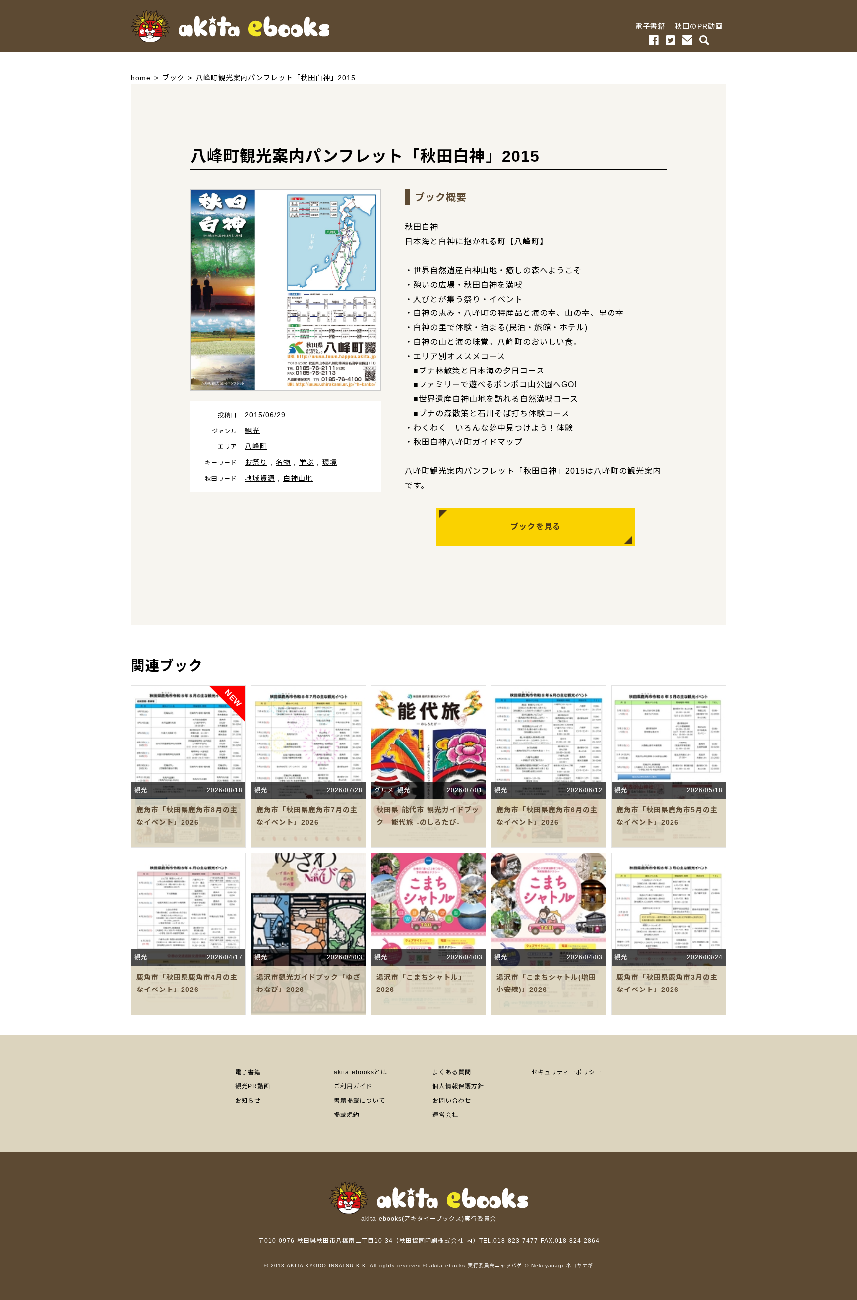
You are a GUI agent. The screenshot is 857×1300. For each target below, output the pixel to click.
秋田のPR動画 (699, 26)
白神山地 (298, 478)
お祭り (256, 462)
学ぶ (306, 462)
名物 (283, 462)
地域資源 (260, 478)
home (141, 78)
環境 (329, 462)
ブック (173, 78)
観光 (252, 430)
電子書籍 (650, 26)
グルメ (384, 790)
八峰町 (256, 446)
